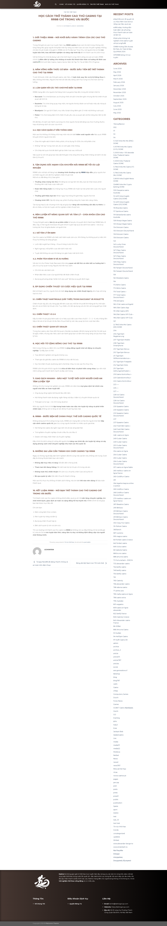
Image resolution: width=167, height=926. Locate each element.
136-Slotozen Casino (121, 237)
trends (115, 830)
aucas (115, 667)
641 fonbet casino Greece (123, 540)
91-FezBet (117, 633)
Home (61, 4)
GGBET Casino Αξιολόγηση (123, 708)
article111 (116, 657)
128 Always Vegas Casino (122, 221)
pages (115, 779)
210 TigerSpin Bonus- (121, 352)
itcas (115, 728)
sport (115, 810)
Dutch (115, 698)
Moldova (116, 752)
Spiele (115, 806)
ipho (115, 721)
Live (114, 738)
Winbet (116, 840)
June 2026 (117, 68)
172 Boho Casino (119, 285)
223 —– (116, 384)
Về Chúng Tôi (70, 4)
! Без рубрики (119, 124)
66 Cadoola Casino (120, 550)
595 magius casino (120, 536)
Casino (115, 687)
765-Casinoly (118, 581)
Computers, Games (120, 694)
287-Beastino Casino (121, 504)
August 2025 (118, 102)
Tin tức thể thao (97, 4)
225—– (115, 388)
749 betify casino (119, 570)
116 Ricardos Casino (120, 208)
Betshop (116, 674)
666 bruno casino (119, 553)
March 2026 (118, 79)
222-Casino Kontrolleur (122, 381)
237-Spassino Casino (121, 422)
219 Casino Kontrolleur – (122, 374)
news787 (116, 765)
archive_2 (117, 650)
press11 (116, 796)
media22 (116, 748)
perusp (116, 782)
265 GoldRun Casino (121, 489)
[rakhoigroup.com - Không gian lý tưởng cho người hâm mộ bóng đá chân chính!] (42, 4)
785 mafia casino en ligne (123, 594)
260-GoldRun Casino (121, 476)
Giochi (115, 711)
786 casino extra (119, 598)
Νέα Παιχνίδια (118, 850)
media (115, 742)
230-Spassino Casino (121, 410)
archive (116, 647)
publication (117, 803)
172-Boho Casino (119, 288)
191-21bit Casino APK (121, 311)
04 (114, 137)
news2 (115, 762)
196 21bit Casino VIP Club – (123, 314)
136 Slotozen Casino (120, 234)
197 (114, 321)
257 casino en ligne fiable (123, 467)
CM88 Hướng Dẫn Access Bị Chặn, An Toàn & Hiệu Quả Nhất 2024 (123, 49)
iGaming (116, 718)
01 (114, 131)
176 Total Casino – (120, 292)
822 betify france (120, 614)
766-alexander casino (121, 584)
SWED (115, 813)
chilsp (115, 691)
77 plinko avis (118, 591)
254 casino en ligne (120, 451)
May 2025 (117, 113)
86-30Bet (117, 626)
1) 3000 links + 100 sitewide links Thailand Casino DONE (123, 155)
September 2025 (120, 99)
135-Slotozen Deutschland (123, 231)
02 (114, 134)
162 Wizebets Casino (121, 278)
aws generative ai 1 (120, 670)
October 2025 (118, 96)
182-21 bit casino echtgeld (123, 304)
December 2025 (119, 89)
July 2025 (117, 106)
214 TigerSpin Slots (120, 365)
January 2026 (118, 85)
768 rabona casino (120, 587)
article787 (117, 660)
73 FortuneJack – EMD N (123, 560)
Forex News (117, 701)
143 (114, 241)
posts (115, 789)
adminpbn (80, 26)
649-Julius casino (119, 547)
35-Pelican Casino (120, 526)
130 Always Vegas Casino (122, 224)
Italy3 (115, 725)
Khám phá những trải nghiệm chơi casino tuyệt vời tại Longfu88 (123, 40)
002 (114, 127)
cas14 (115, 684)
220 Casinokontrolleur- (122, 378)
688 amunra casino (120, 557)
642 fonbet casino (120, 543)
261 (114, 480)
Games (116, 704)
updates (116, 837)
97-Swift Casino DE (120, 640)
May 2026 (117, 72)
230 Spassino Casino (121, 406)
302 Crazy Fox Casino (121, 523)
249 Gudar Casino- (120, 442)
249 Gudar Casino (120, 438)
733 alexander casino (121, 564)
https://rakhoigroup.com (120, 907)
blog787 (116, 681)
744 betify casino (119, 567)
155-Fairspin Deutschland (123, 271)
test (114, 816)
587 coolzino (118, 533)
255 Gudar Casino (120, 458)
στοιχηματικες (118, 857)
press (115, 793)
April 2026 (117, 75)
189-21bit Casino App (121, 308)
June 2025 (117, 109)
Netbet (116, 755)
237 (114, 419)
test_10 (116, 820)
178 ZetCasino (118, 301)
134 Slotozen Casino (121, 227)
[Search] (55, 4)
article (115, 653)
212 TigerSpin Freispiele (122, 362)
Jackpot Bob (118, 731)
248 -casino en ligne (121, 435)
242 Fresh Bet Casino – (122, 426)
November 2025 (119, 92)
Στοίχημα (116, 854)
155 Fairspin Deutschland (122, 268)
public (115, 799)
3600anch (117, 530)
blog (115, 677)
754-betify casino (119, 574)
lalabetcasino (118, 735)
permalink (87, 542)
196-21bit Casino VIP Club (122, 318)
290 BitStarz (118, 508)
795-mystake (118, 601)
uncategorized (119, 833)
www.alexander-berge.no (123, 844)
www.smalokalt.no (120, 847)
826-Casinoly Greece (121, 617)
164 (114, 281)
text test (116, 823)
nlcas (115, 772)
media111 (116, 745)
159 (114, 275)
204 (114, 330)
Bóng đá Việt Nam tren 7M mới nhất (90, 563)
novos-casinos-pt (119, 776)
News (115, 759)
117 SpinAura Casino (120, 211)
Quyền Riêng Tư (83, 4)
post (115, 786)
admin (115, 643)
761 (114, 577)
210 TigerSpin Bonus (121, 349)
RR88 (83, 172)
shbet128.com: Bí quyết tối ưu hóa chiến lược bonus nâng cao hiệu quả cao (123, 21)
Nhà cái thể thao (112, 4)
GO (114, 714)
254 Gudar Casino (120, 455)
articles (116, 664)
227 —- (116, 391)
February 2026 (119, 82)
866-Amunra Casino (120, 630)
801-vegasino (118, 604)
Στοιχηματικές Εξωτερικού (122, 861)
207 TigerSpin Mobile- (121, 340)
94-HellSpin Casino (120, 636)
